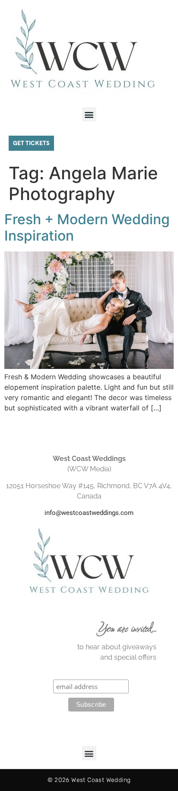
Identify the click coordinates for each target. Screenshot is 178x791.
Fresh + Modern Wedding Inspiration (87, 227)
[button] (89, 114)
